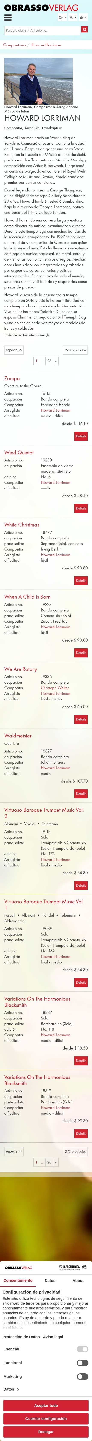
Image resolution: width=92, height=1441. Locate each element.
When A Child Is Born (27, 596)
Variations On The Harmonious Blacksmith (37, 1001)
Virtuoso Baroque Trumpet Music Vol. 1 (44, 904)
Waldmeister (18, 735)
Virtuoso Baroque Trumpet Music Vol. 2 (44, 813)
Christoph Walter (55, 687)
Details (81, 436)
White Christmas (21, 524)
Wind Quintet (19, 452)
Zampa (12, 378)
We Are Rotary (20, 669)
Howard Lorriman (55, 410)
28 (49, 360)
